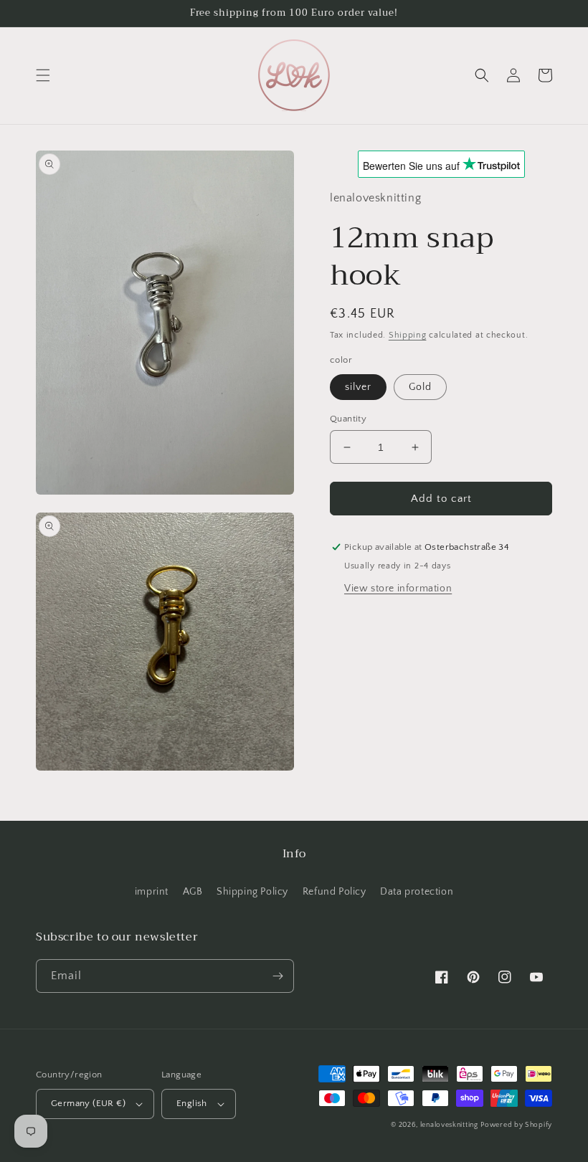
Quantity (348, 419)
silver (358, 387)
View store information (398, 588)
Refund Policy (334, 891)
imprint (152, 891)
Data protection (416, 891)
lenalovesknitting (449, 1125)
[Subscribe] (277, 976)
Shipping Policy (252, 891)
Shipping (408, 335)
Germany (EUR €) (88, 1103)
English (191, 1103)
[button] (43, 75)
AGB (193, 891)
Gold (420, 387)
